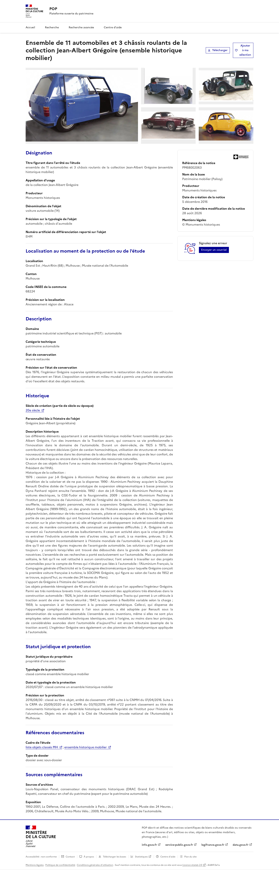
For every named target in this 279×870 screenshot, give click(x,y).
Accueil (30, 27)
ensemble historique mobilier (85, 747)
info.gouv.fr (149, 845)
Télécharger (220, 50)
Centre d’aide (167, 856)
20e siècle (33, 410)
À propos (89, 856)
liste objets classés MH (42, 747)
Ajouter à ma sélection (245, 50)
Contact (70, 856)
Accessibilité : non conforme (41, 856)
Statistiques (141, 856)
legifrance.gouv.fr (212, 845)
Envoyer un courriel (214, 250)
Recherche (52, 27)
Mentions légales (35, 865)
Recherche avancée (81, 27)
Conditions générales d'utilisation (95, 865)
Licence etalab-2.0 (192, 865)
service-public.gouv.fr (179, 845)
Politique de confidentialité (60, 865)
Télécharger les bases (114, 856)
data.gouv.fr (240, 845)
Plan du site (190, 856)
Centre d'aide (113, 27)
